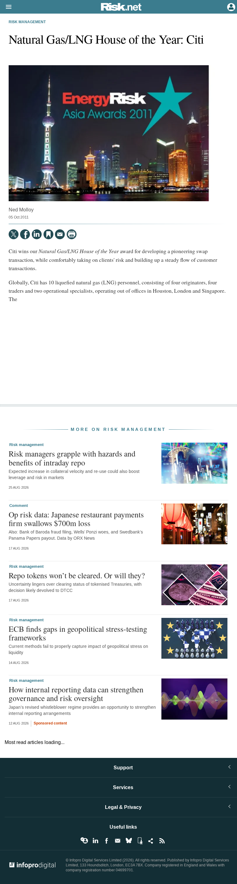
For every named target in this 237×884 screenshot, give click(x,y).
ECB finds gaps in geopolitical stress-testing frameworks (78, 633)
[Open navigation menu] (6, 7)
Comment (18, 505)
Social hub (151, 840)
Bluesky (128, 840)
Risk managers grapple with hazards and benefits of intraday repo (72, 457)
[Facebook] (25, 234)
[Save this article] (48, 234)
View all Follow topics (84, 840)
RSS (162, 840)
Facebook (106, 840)
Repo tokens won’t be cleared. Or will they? (77, 575)
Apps (139, 840)
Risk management (27, 22)
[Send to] (60, 234)
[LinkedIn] (37, 234)
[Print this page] (72, 234)
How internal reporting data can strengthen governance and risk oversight (76, 693)
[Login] (230, 6)
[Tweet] (14, 234)
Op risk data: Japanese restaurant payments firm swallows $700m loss (76, 518)
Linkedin (95, 840)
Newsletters (117, 840)
